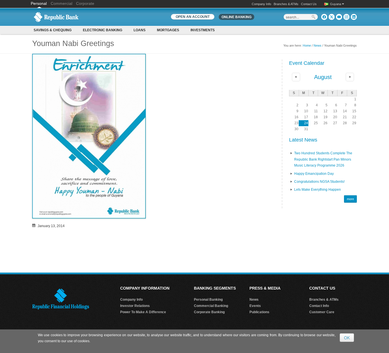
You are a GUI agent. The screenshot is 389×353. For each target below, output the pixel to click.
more (350, 199)
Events (255, 306)
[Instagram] (346, 17)
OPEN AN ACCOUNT (193, 17)
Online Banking (236, 17)
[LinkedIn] (354, 17)
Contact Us (309, 4)
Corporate (85, 3)
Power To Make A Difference (143, 312)
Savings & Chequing (52, 30)
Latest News (303, 140)
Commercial (61, 3)
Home (307, 45)
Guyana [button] (336, 4)
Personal (39, 3)
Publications (259, 312)
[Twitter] (332, 17)
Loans (140, 30)
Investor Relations (135, 306)
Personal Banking (208, 300)
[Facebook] (324, 17)
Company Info (261, 4)
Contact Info (319, 306)
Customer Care (321, 312)
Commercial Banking (211, 306)
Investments (203, 30)
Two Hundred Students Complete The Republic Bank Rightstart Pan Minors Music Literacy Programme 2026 (323, 159)
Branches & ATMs (286, 4)
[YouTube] (339, 17)
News (318, 45)
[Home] (56, 17)
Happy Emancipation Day (314, 174)
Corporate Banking (209, 312)
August (323, 77)
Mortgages (168, 30)
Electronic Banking (102, 30)
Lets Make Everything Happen (317, 190)
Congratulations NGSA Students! (319, 182)
